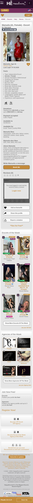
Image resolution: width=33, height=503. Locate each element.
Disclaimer (17, 465)
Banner (16, 462)
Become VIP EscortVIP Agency (16, 422)
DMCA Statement (10, 466)
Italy (15, 19)
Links (21, 462)
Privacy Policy (26, 465)
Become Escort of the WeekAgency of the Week (16, 435)
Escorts (9, 19)
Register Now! (9, 410)
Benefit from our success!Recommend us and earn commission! (16, 448)
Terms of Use (12, 463)
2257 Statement (22, 463)
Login (28, 15)
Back (5, 10)
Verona (21, 19)
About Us (5, 462)
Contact (11, 462)
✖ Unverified (9, 30)
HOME (3, 19)
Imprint (6, 463)
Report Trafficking (20, 468)
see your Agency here (25, 385)
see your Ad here (26, 327)
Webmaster (27, 462)
